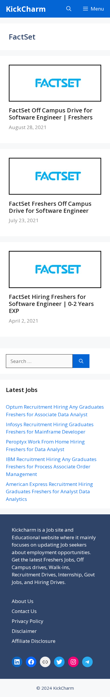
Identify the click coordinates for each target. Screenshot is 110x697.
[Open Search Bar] (68, 9)
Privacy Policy (27, 621)
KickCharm (26, 9)
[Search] (81, 361)
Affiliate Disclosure (33, 641)
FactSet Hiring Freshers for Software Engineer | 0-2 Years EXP (51, 304)
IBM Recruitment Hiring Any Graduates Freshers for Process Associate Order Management (51, 466)
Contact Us (24, 611)
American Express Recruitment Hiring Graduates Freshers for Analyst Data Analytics (49, 491)
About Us (22, 601)
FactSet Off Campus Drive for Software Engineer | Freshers (51, 113)
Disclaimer (24, 631)
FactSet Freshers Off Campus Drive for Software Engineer (50, 207)
